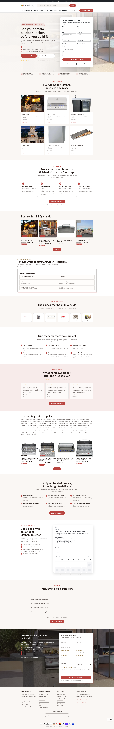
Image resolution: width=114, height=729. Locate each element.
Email (63, 32)
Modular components (44, 701)
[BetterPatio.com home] (28, 5)
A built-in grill (69, 277)
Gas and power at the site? (81, 43)
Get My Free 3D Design (77, 59)
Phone (78, 26)
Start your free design (86, 10)
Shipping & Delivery (62, 696)
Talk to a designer (57, 621)
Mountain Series (43, 698)
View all (57, 249)
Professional (60, 700)
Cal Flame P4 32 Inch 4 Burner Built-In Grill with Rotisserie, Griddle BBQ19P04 (47, 459)
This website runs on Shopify (62, 726)
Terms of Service (61, 701)
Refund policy (60, 703)
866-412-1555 (36, 557)
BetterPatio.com (53, 726)
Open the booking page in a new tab (78, 574)
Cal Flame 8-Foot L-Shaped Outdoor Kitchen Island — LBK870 (29, 240)
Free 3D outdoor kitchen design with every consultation (53, 1)
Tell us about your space (67, 49)
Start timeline (64, 43)
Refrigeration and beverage (29, 287)
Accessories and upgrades (67, 282)
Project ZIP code (79, 32)
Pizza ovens (42, 703)
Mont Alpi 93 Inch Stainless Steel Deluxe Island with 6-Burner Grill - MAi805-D (65, 240)
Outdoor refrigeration (44, 705)
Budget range (79, 650)
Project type (64, 655)
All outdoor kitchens (43, 694)
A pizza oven (25, 282)
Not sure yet (66, 287)
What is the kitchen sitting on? (83, 661)
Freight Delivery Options (63, 698)
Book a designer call (81, 702)
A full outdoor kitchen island (28, 277)
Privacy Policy (60, 705)
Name (63, 26)
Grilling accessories (43, 707)
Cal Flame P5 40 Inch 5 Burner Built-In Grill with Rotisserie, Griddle (29, 459)
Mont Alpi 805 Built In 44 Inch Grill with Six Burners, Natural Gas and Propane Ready (65, 459)
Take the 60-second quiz (46, 55)
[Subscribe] (67, 715)
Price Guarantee (61, 694)
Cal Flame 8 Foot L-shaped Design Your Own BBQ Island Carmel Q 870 (84, 240)
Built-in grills (42, 700)
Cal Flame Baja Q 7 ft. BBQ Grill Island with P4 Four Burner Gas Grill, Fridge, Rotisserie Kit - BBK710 (47, 240)
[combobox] (54, 5)
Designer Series (42, 696)
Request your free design (82, 699)
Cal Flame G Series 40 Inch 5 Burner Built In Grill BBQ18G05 (84, 459)
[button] (90, 5)
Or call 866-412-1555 (51, 60)
